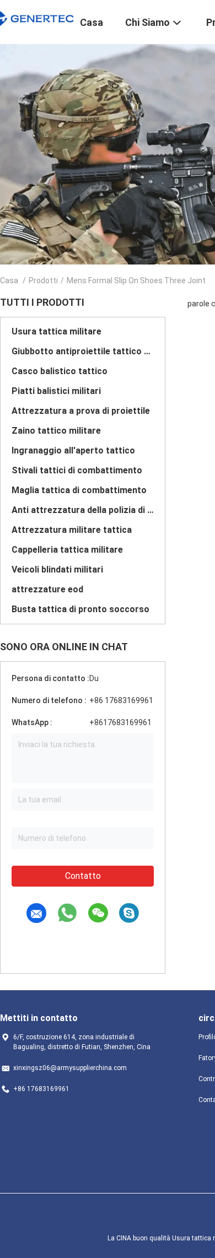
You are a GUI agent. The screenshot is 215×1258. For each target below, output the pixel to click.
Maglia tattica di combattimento (79, 490)
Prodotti (43, 280)
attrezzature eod (47, 589)
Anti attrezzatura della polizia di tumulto (83, 510)
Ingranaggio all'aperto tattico (73, 450)
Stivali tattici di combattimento (77, 470)
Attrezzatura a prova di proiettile (81, 411)
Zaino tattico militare (56, 430)
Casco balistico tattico (60, 371)
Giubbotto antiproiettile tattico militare (83, 351)
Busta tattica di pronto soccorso (80, 609)
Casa (9, 280)
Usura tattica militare (56, 331)
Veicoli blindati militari (57, 569)
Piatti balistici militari (56, 391)
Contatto (83, 876)
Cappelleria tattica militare (67, 549)
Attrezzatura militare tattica (72, 530)
